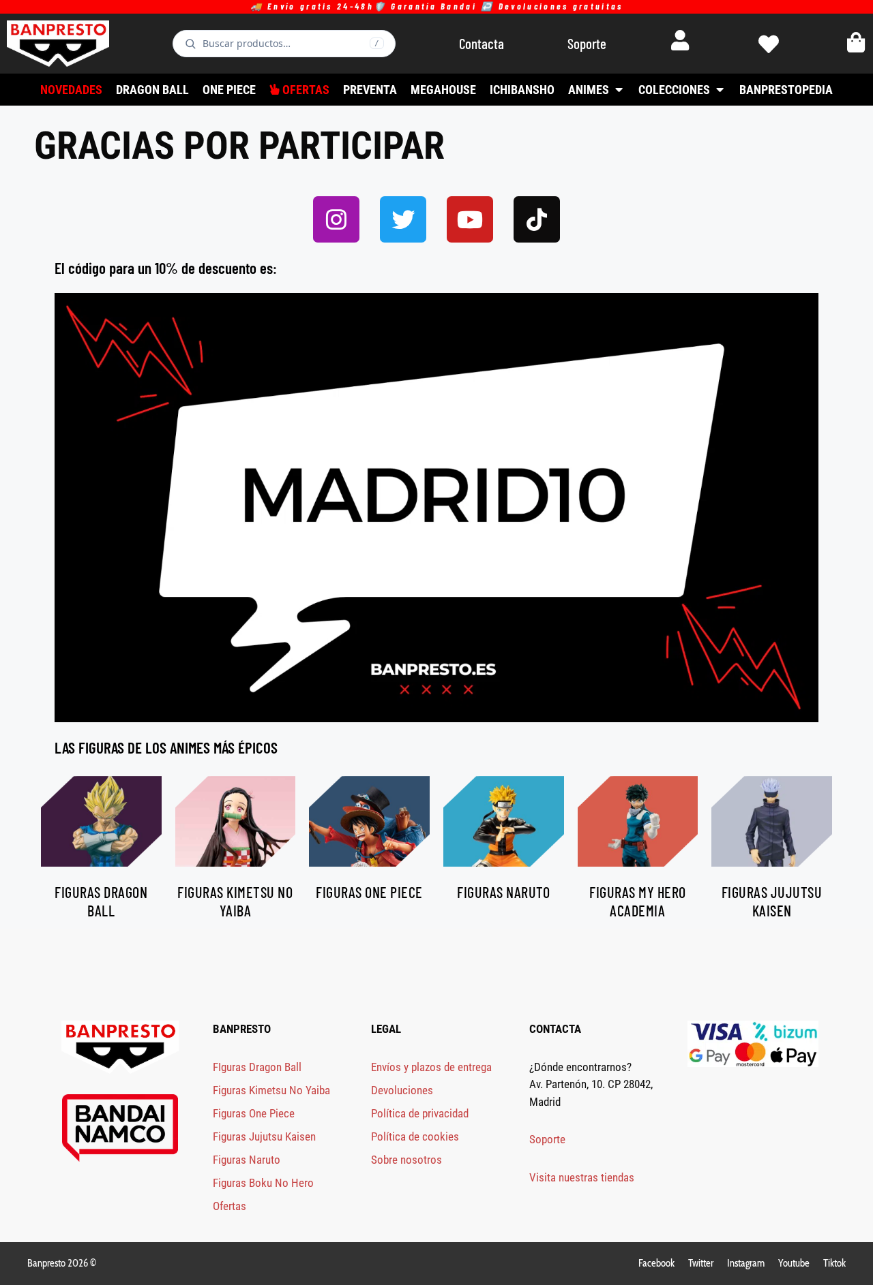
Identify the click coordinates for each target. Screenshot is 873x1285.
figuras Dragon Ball (101, 901)
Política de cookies (415, 1136)
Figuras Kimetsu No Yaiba (271, 1090)
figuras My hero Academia (637, 901)
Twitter (700, 1263)
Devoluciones (402, 1090)
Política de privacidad (420, 1113)
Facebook (656, 1263)
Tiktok (834, 1263)
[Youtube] (470, 219)
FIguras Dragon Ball (257, 1067)
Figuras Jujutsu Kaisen (264, 1136)
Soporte (547, 1139)
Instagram (746, 1263)
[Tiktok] (537, 219)
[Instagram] (336, 219)
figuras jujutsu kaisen (772, 901)
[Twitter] (403, 219)
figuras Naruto (503, 892)
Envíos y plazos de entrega (431, 1067)
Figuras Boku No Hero (263, 1183)
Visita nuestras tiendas (581, 1177)
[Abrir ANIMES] (618, 89)
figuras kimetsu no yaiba (235, 901)
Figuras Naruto (246, 1159)
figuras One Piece (369, 892)
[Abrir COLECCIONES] (719, 89)
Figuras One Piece (254, 1113)
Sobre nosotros (406, 1159)
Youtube (794, 1263)
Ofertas (229, 1206)
